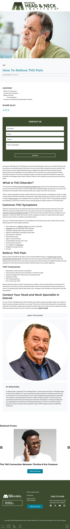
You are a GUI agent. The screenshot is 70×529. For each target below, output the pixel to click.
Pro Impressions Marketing (45, 520)
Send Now (35, 155)
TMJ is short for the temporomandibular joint (27, 186)
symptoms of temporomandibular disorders (15, 213)
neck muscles (13, 198)
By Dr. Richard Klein (7, 74)
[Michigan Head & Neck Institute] (12, 495)
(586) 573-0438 (43, 308)
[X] (6, 110)
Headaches (9, 228)
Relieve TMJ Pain (8, 95)
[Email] (8, 110)
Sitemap (64, 520)
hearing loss (19, 245)
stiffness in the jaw (23, 226)
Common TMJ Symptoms (10, 93)
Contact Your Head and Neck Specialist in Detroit (17, 99)
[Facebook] (4, 110)
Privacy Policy (57, 520)
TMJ (4, 65)
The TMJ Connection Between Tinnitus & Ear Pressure (29, 464)
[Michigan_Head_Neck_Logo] (35, 1)
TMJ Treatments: (12, 97)
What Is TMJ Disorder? (10, 91)
